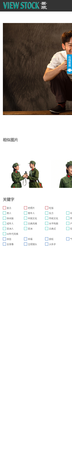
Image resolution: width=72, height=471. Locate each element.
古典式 (52, 229)
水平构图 (53, 223)
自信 (9, 239)
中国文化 (32, 218)
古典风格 (32, 223)
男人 (9, 213)
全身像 (10, 244)
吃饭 (51, 208)
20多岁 (52, 244)
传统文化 (53, 218)
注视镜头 (32, 244)
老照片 (31, 208)
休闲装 (10, 218)
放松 (51, 239)
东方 (51, 213)
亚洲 (30, 229)
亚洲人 (10, 229)
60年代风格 (12, 234)
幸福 (30, 239)
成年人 (10, 223)
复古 (9, 208)
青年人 (31, 213)
